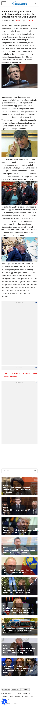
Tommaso (29, 20)
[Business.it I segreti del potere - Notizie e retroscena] (19, 3)
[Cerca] (35, 3)
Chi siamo (6, 704)
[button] (4, 702)
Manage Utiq (25, 689)
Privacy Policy (15, 689)
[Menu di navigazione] (4, 3)
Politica (18, 20)
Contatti (16, 704)
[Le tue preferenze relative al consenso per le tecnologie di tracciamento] (37, 529)
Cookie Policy (6, 689)
